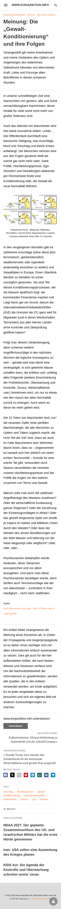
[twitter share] (12, 775)
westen (44, 799)
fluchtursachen (25, 791)
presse (24, 799)
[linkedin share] (32, 775)
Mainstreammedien (14, 15)
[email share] (19, 775)
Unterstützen (15, 726)
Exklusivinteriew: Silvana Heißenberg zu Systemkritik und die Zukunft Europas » (33, 739)
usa (34, 799)
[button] (30, 209)
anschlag (8, 791)
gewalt (41, 791)
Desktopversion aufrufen (41, 899)
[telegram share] (53, 775)
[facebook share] (5, 775)
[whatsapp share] (39, 775)
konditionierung (11, 795)
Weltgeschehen (46, 15)
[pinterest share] (26, 775)
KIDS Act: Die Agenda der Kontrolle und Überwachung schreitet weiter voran (26, 869)
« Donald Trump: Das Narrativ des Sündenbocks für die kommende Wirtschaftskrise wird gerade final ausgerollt (29, 759)
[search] (56, 5)
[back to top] (53, 901)
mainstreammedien (34, 795)
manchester (10, 799)
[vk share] (46, 775)
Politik (31, 15)
